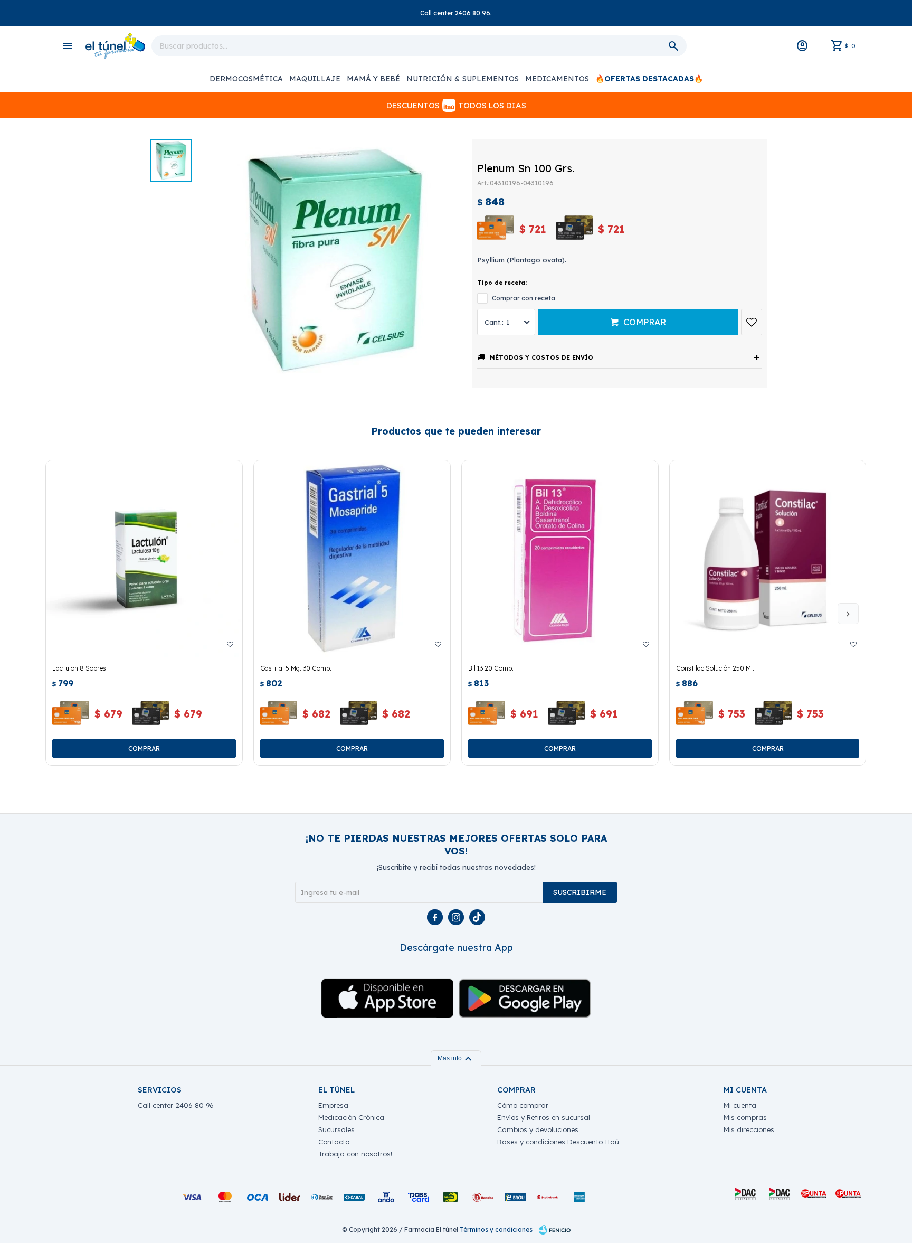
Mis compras (745, 1117)
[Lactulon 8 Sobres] (144, 558)
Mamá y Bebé (373, 78)
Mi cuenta (740, 1105)
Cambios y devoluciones (537, 1129)
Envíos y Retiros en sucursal (543, 1117)
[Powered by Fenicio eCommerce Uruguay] (555, 1230)
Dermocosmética (246, 78)
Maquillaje (314, 78)
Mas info (456, 1058)
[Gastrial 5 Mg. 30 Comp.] (352, 558)
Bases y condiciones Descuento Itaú (558, 1141)
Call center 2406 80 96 (176, 1105)
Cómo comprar (522, 1105)
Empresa (333, 1105)
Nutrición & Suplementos (462, 78)
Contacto (333, 1141)
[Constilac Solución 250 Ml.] (768, 558)
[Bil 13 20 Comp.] (560, 558)
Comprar (644, 322)
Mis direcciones (749, 1129)
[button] (848, 613)
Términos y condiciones (496, 1229)
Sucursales (336, 1129)
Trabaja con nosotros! (355, 1154)
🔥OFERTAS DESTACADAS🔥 (649, 78)
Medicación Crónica (351, 1117)
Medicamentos (557, 78)
